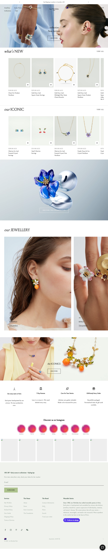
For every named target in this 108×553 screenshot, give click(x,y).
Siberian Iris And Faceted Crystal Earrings (13, 153)
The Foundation (28, 513)
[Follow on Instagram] (11, 530)
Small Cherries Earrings (36, 152)
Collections (7, 11)
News (25, 506)
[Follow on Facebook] (5, 530)
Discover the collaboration (54, 210)
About (25, 503)
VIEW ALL (100, 51)
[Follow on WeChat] (27, 530)
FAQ (43, 506)
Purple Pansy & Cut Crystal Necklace (83, 152)
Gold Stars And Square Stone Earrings (38, 94)
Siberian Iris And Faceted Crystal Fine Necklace (61, 153)
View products (13, 325)
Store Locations (28, 510)
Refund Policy (8, 510)
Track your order (47, 517)
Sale (16, 11)
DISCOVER (54, 38)
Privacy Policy (8, 506)
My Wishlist (8, 503)
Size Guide (7, 513)
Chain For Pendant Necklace (14, 94)
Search (44, 513)
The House (84, 8)
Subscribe (11, 490)
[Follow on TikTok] (22, 530)
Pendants (29, 8)
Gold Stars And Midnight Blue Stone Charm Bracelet (61, 95)
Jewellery (7, 8)
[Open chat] (102, 547)
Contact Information (48, 503)
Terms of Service (9, 520)
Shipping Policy (8, 517)
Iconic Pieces (18, 8)
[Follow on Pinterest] (16, 530)
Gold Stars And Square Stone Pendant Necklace (84, 95)
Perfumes (38, 8)
